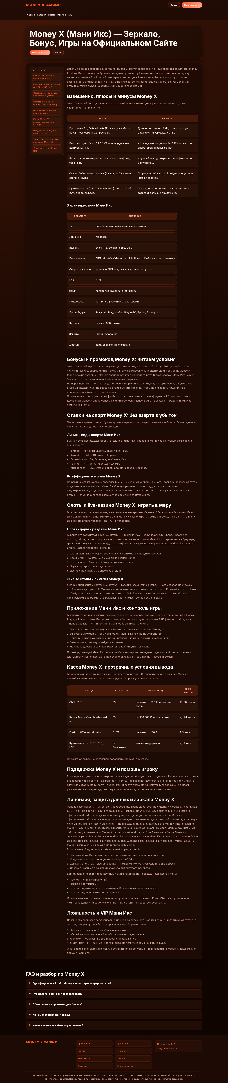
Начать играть (192, 5)
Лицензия (82, 1066)
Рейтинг (61, 15)
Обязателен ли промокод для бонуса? (58, 1004)
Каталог (41, 15)
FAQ (70, 15)
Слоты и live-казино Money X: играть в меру (45, 103)
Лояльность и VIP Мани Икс (45, 149)
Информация (84, 1058)
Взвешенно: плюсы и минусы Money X (43, 76)
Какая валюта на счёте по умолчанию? (58, 1025)
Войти (174, 5)
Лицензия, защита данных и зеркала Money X (46, 140)
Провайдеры (84, 1043)
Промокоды (122, 1043)
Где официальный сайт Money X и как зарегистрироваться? (72, 983)
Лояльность (123, 1051)
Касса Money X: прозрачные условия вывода (43, 122)
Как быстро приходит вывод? (52, 1014)
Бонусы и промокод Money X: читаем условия (46, 85)
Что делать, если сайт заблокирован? (57, 993)
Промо (51, 15)
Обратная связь (125, 1066)
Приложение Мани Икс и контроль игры (45, 111)
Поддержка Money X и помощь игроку (44, 131)
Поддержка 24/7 (166, 1044)
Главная (30, 15)
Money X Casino (43, 5)
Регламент (122, 1058)
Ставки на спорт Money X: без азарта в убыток (46, 94)
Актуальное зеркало (168, 1048)
